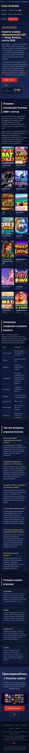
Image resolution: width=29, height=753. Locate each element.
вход (13, 1)
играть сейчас (10, 80)
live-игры (4, 14)
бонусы (6, 85)
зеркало (18, 728)
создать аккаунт (13, 19)
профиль (4, 19)
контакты (11, 728)
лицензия (23, 725)
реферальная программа (21, 1)
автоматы (4, 10)
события (11, 10)
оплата (10, 14)
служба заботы (18, 14)
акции (18, 10)
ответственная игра (8, 725)
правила (17, 725)
